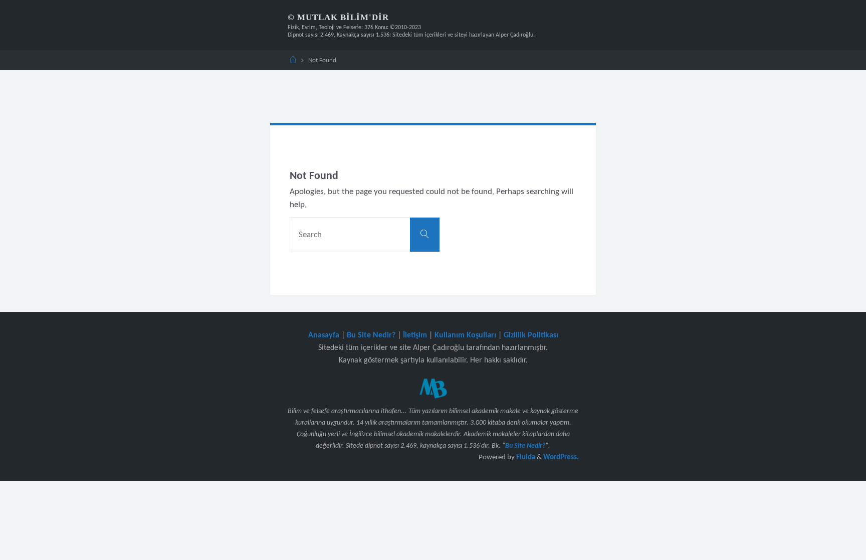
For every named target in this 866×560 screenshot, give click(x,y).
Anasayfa (323, 335)
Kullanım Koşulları (465, 335)
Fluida (525, 457)
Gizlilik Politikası (531, 335)
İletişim (415, 335)
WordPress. (561, 457)
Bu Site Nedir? (371, 335)
